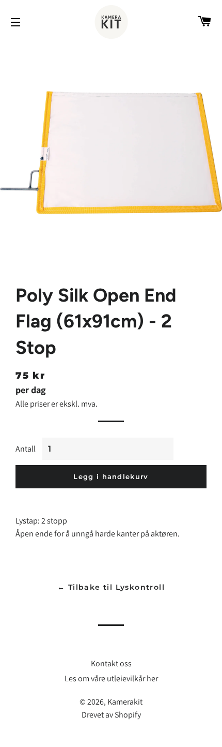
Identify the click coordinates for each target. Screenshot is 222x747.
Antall (25, 448)
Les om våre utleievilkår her (111, 678)
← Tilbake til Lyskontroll (111, 587)
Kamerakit (124, 701)
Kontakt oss (111, 663)
